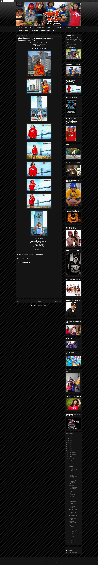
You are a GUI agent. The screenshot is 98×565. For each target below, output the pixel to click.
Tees (76, 27)
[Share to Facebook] (41, 254)
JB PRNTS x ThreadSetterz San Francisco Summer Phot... (73, 487)
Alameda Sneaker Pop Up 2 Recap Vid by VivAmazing (73, 517)
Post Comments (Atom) (42, 305)
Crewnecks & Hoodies (23, 30)
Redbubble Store (39, 27)
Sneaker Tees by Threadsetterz (73, 530)
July (70, 460)
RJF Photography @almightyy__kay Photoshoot (73, 493)
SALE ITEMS (28, 27)
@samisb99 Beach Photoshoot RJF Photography (72, 499)
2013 (69, 542)
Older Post (58, 301)
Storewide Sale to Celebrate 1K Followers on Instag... (73, 511)
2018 (69, 442)
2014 (69, 450)
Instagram (49, 27)
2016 (69, 446)
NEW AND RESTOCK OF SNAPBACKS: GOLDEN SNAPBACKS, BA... (73, 524)
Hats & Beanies (68, 27)
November (71, 454)
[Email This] (37, 254)
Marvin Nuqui (71, 550)
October (71, 456)
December (71, 452)
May (70, 465)
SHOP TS (19, 27)
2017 (69, 444)
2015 (69, 448)
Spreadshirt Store (45, 30)
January (71, 540)
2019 (69, 440)
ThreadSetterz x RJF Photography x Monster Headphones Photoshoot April (73, 40)
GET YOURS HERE (39, 249)
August (71, 458)
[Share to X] (39, 254)
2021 (69, 436)
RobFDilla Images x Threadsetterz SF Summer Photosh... (73, 505)
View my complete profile (72, 552)
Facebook (58, 27)
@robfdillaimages (43, 44)
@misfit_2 (42, 45)
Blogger (56, 562)
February (71, 538)
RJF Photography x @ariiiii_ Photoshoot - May (73, 481)
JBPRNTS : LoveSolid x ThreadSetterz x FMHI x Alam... (73, 469)
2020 (69, 438)
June (70, 463)
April (70, 533)
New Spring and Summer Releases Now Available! (73, 475)
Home (54, 30)
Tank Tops (35, 30)
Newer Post (20, 301)
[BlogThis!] (38, 254)
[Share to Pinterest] (42, 254)
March (70, 536)
